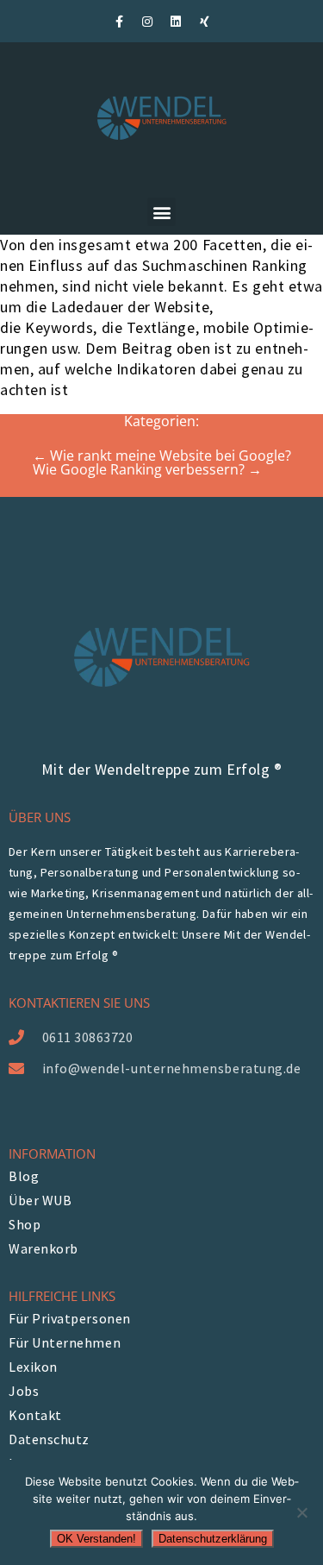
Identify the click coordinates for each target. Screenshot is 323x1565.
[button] (161, 212)
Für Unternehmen (65, 1342)
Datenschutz (49, 1439)
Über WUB (40, 1200)
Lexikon (33, 1366)
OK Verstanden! (96, 1538)
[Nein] (301, 1512)
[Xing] (204, 21)
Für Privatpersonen (70, 1318)
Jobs (24, 1390)
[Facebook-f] (119, 21)
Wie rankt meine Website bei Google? (162, 455)
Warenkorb (43, 1248)
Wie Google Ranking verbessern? (147, 469)
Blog (24, 1176)
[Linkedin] (176, 21)
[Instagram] (147, 21)
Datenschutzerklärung (212, 1538)
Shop (24, 1224)
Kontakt (35, 1415)
